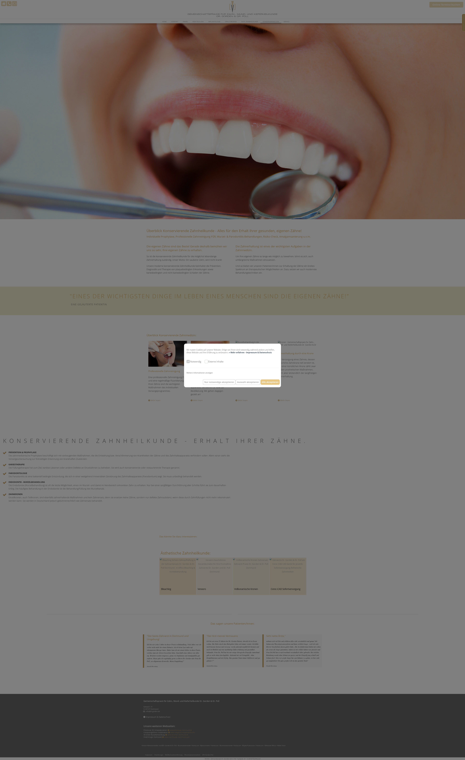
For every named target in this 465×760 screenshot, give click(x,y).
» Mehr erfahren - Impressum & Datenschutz (250, 352)
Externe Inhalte (215, 361)
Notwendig (195, 361)
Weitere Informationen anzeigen (199, 373)
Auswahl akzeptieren (248, 382)
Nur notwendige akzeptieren (219, 382)
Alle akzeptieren (270, 382)
